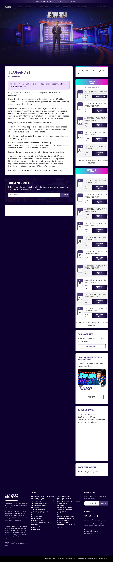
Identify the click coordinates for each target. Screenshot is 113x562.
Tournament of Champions (66, 524)
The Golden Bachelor (64, 513)
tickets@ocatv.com (97, 525)
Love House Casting (64, 498)
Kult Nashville (35, 529)
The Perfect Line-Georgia (65, 518)
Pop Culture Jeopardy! (86, 389)
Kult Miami (34, 528)
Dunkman (34, 515)
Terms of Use (91, 558)
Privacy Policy (103, 558)
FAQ (57, 7)
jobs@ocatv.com (90, 533)
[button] (81, 385)
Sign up (103, 503)
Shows (29, 7)
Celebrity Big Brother (38, 509)
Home (20, 7)
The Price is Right (63, 520)
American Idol (36, 502)
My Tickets (101, 7)
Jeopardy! (34, 524)
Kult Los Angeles (37, 526)
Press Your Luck (62, 511)
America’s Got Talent (38, 498)
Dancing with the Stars (38, 513)
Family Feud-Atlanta (37, 518)
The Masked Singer (63, 515)
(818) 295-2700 (98, 524)
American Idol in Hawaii (39, 503)
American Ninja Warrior (39, 505)
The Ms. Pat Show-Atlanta (65, 516)
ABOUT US (67, 7)
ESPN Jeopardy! (36, 516)
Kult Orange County (63, 496)
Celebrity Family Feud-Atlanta (41, 511)
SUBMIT (65, 195)
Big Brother (35, 507)
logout (7, 545)
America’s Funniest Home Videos (42, 496)
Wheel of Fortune (63, 528)
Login (7, 542)
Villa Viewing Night (63, 526)
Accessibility (81, 7)
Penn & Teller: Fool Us (64, 507)
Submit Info (100, 96)
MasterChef (61, 500)
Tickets (91, 397)
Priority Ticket (99, 110)
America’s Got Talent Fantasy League (43, 500)
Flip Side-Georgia (37, 520)
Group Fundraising (44, 7)
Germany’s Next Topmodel (40, 522)
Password (60, 505)
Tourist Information (63, 522)
